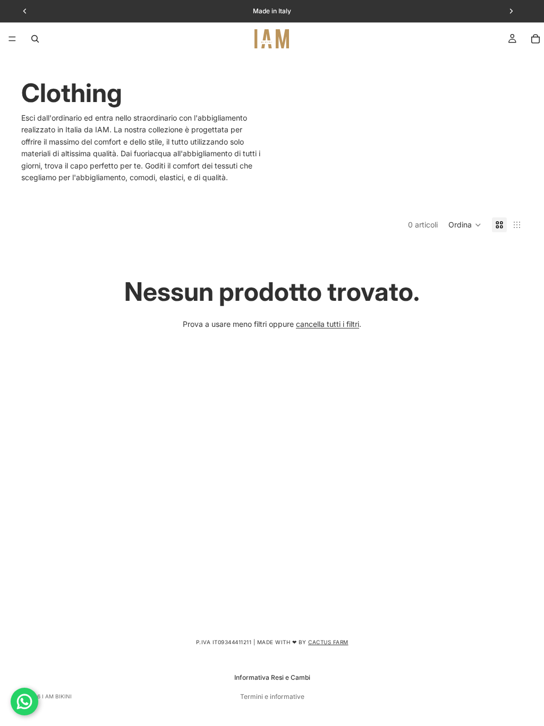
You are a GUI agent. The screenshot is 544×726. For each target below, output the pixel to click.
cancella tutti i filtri (327, 323)
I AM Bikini (57, 696)
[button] (464, 225)
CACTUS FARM (328, 642)
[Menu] (12, 39)
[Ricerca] (35, 38)
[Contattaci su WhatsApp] (24, 701)
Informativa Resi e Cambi (272, 677)
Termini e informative (272, 696)
